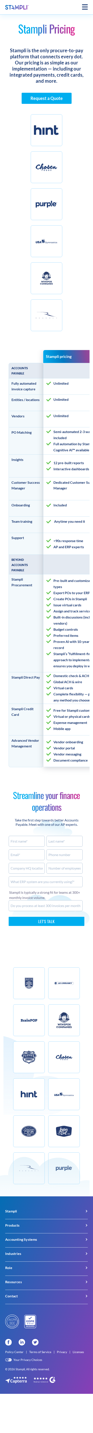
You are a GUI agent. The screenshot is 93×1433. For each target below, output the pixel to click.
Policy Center (14, 1352)
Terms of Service (40, 1352)
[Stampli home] (17, 7)
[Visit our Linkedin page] (22, 1342)
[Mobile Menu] (85, 7)
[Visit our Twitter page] (35, 1342)
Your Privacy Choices (27, 1360)
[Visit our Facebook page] (8, 1342)
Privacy (62, 1352)
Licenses (78, 1352)
